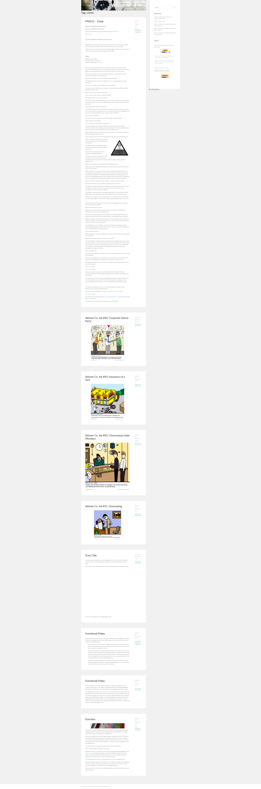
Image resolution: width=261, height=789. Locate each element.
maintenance (137, 728)
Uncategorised (138, 32)
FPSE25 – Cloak (94, 21)
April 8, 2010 (137, 554)
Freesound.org (88, 294)
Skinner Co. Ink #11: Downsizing (103, 506)
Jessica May (99, 62)
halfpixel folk (88, 753)
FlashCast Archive (140, 6)
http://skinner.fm (100, 287)
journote (139, 641)
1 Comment (137, 24)
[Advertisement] (164, 111)
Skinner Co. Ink (138, 324)
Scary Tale (91, 555)
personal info (137, 642)
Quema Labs (107, 786)
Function (90, 719)
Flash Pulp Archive (129, 6)
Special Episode (138, 30)
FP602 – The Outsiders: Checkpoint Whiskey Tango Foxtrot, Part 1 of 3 (165, 34)
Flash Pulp (85, 4)
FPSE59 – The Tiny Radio (159, 21)
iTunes (89, 34)
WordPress (92, 786)
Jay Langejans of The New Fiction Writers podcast (111, 291)
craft (136, 641)
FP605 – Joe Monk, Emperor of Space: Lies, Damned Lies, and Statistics (163, 18)
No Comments (137, 379)
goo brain (137, 561)
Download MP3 (115, 31)
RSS (86, 34)
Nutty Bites (109, 39)
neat (140, 561)
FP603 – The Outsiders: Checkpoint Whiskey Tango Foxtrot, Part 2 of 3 (165, 29)
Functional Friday (95, 633)
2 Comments (137, 319)
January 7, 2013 (138, 317)
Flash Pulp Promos (124, 3)
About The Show (112, 3)
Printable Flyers (141, 3)
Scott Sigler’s (124, 699)
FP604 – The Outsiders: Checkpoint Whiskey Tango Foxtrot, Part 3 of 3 (165, 25)
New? (133, 3)
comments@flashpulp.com (111, 296)
